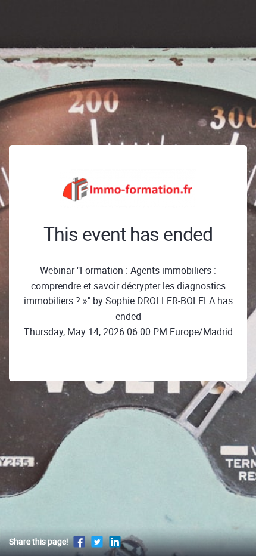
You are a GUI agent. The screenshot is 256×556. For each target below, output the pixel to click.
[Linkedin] (115, 541)
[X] (97, 541)
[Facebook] (79, 541)
